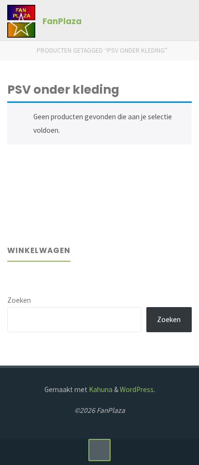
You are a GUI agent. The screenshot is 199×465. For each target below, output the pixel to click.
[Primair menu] (181, 20)
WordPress (137, 389)
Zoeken (19, 300)
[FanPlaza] (21, 20)
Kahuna (100, 389)
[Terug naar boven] (99, 450)
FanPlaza (62, 21)
